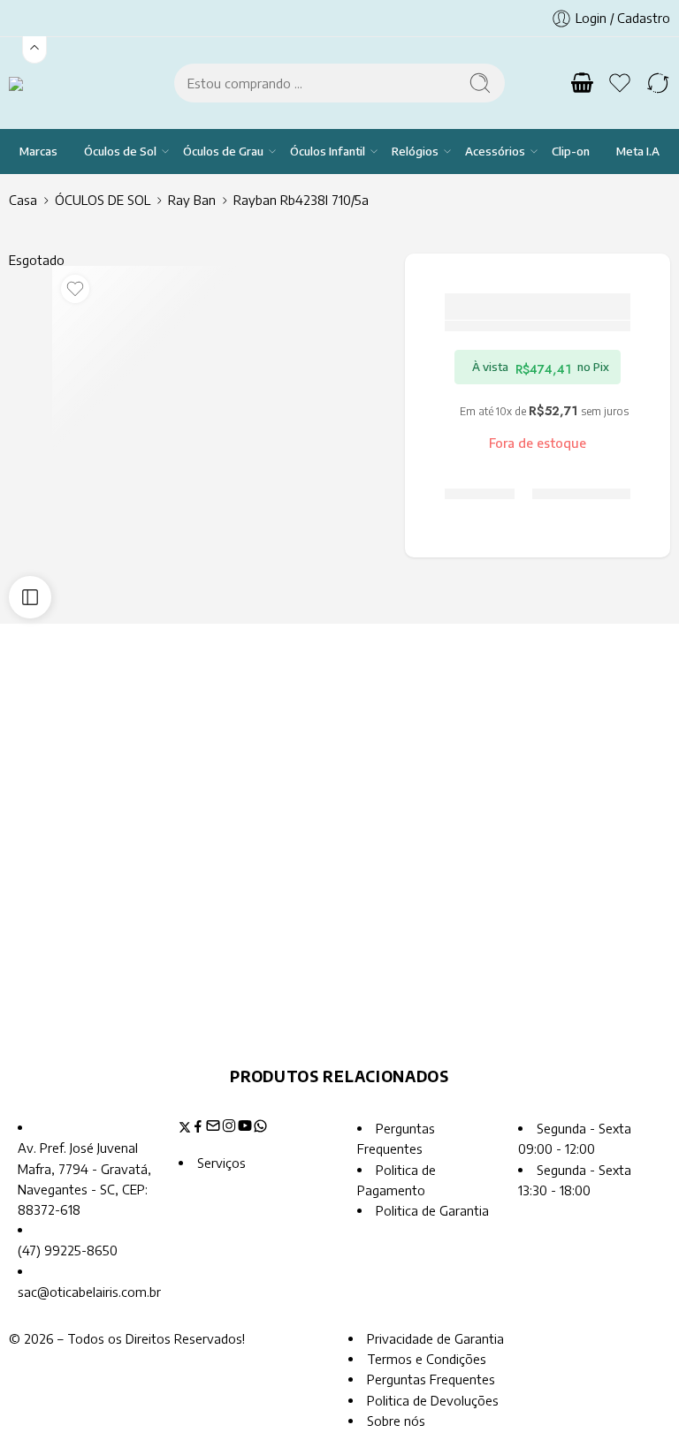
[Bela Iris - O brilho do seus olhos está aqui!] (38, 82)
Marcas (38, 151)
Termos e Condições (426, 1359)
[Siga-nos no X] (185, 1128)
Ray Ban (192, 200)
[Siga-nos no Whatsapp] (260, 1128)
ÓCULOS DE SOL (102, 200)
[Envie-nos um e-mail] (213, 1128)
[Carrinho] (581, 83)
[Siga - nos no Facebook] (198, 1128)
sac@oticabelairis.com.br (89, 1292)
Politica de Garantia (432, 1210)
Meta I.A (638, 151)
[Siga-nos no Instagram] (229, 1128)
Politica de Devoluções (433, 1400)
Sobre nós (396, 1421)
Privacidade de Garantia (435, 1338)
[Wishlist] (75, 289)
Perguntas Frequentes (431, 1379)
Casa (23, 200)
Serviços (221, 1163)
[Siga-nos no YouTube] (245, 1128)
